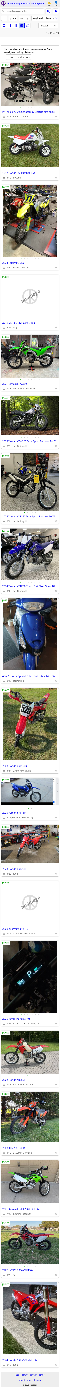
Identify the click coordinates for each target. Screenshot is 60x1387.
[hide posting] (56, 116)
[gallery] (22, 25)
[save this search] (56, 11)
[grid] (16, 25)
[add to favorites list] (4, 116)
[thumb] (10, 25)
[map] (27, 25)
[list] (4, 25)
